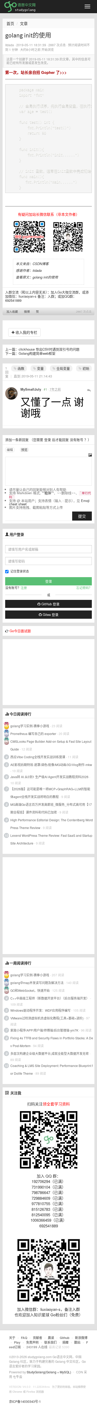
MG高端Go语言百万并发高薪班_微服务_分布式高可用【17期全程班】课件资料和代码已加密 (51, 808)
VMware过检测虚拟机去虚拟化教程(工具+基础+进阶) (47, 1018)
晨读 (51, 1337)
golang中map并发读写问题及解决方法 (37, 982)
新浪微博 (81, 1337)
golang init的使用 (45, 277)
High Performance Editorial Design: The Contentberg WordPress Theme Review (51, 824)
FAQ (24, 1337)
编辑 (10, 449)
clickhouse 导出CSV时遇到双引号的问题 (49, 349)
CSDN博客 (41, 263)
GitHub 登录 (49, 603)
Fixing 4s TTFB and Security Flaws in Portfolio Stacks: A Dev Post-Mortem (51, 1042)
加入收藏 (12, 311)
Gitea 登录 (50, 614)
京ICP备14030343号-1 (25, 1401)
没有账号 (76, 439)
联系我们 (50, 1342)
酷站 (77, 1342)
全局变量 (62, 368)
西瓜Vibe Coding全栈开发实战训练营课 (37, 757)
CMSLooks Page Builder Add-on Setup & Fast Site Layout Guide (50, 745)
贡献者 (37, 1337)
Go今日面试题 (20, 630)
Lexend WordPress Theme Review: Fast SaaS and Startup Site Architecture (51, 839)
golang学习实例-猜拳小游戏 (29, 726)
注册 (24, 587)
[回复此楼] (89, 390)
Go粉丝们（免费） (66, 1314)
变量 (40, 368)
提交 (82, 516)
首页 (10, 23)
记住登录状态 (19, 571)
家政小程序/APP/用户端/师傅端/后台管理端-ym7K (44, 1030)
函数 (20, 368)
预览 (24, 449)
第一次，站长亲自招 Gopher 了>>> (36, 72)
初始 (85, 368)
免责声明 (32, 1342)
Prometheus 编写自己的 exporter (33, 733)
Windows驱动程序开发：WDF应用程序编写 (40, 1010)
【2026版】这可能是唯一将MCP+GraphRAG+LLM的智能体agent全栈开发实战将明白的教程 (50, 793)
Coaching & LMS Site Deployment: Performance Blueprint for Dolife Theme (51, 1069)
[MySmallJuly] (11, 393)
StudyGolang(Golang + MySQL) (49, 1372)
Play (17, 1342)
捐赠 (65, 1342)
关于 (12, 1337)
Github (64, 1337)
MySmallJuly (30, 389)
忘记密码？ (84, 587)
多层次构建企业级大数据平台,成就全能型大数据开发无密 (49, 1053)
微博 (27, 311)
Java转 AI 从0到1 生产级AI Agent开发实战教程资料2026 (49, 777)
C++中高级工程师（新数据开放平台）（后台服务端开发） (49, 998)
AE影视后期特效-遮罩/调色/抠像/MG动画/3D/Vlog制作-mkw (51, 764)
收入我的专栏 (25, 332)
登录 (47, 439)
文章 (24, 23)
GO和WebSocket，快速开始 (30, 990)
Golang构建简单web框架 (37, 353)
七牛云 (17, 1376)
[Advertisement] (41, 671)
